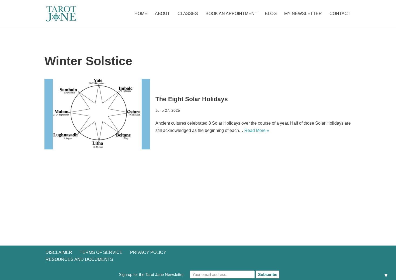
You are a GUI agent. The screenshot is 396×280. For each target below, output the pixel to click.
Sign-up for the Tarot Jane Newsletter (151, 274)
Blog (271, 13)
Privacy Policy (148, 252)
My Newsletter (303, 13)
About (162, 13)
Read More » (256, 130)
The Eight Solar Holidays (191, 99)
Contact (339, 13)
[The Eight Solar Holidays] (97, 114)
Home (140, 13)
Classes (188, 13)
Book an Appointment (231, 13)
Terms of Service (101, 252)
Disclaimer (59, 252)
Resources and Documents (79, 259)
